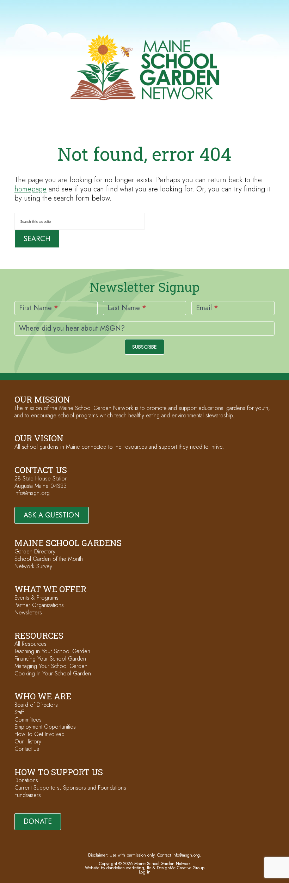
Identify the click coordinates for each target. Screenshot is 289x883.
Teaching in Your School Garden (52, 651)
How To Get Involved (39, 734)
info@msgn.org (32, 493)
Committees (28, 720)
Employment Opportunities (45, 727)
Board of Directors (36, 705)
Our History (27, 741)
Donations (26, 780)
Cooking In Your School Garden (52, 673)
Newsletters (28, 612)
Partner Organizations (39, 605)
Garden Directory (34, 551)
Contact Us (26, 749)
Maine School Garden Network (145, 67)
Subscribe (144, 347)
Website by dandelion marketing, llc (118, 868)
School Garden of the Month (48, 559)
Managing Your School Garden (50, 666)
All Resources (30, 644)
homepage (30, 189)
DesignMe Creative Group (180, 868)
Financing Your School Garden (50, 659)
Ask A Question (52, 515)
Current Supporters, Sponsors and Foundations (70, 788)
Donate (38, 821)
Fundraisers (27, 795)
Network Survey (33, 566)
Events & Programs (36, 598)
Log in (144, 872)
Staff (19, 712)
